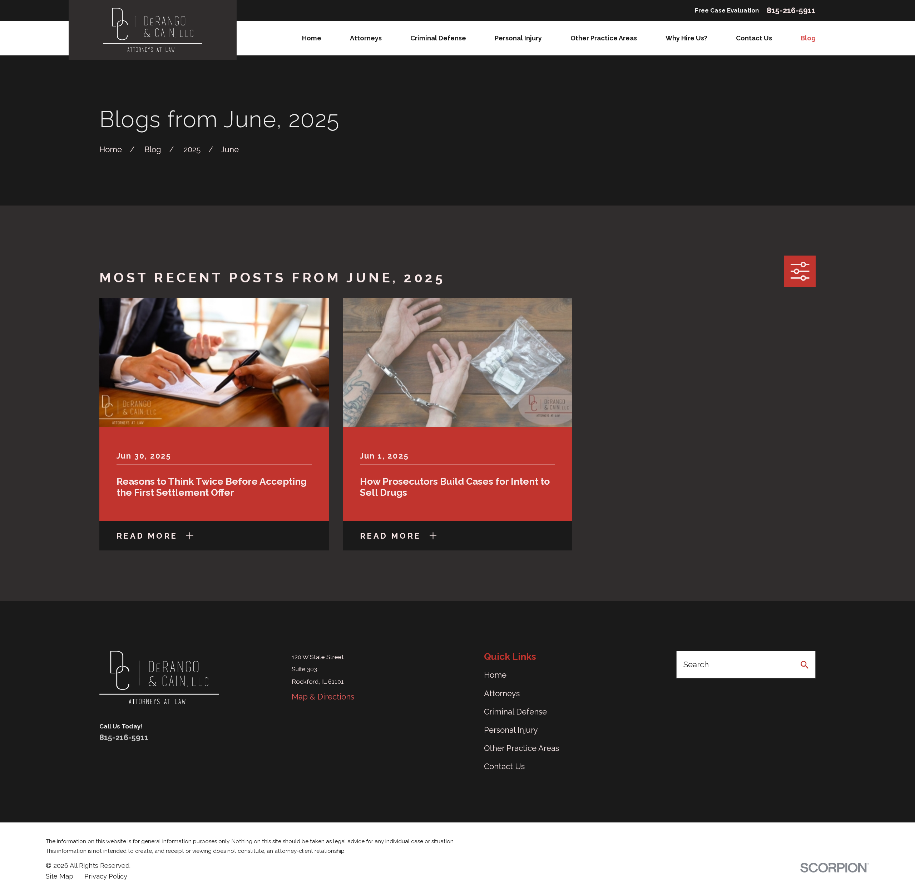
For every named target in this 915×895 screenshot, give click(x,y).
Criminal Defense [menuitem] (438, 38)
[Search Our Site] (804, 665)
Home (495, 674)
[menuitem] (59, 876)
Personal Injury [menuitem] (518, 38)
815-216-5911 (791, 11)
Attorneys (502, 693)
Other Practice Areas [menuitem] (603, 38)
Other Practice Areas (521, 748)
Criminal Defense (515, 711)
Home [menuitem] (311, 38)
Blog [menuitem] (808, 38)
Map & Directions (323, 696)
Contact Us (504, 766)
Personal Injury (511, 730)
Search (696, 664)
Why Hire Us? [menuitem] (686, 38)
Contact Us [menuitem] (754, 38)
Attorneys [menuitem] (366, 38)
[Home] (152, 30)
